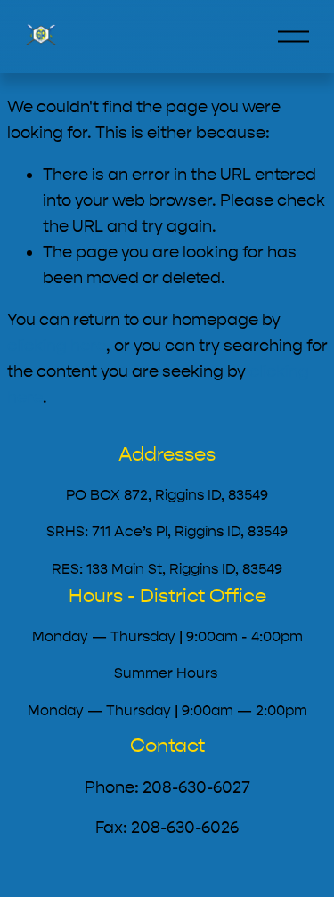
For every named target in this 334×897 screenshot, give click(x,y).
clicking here (56, 345)
